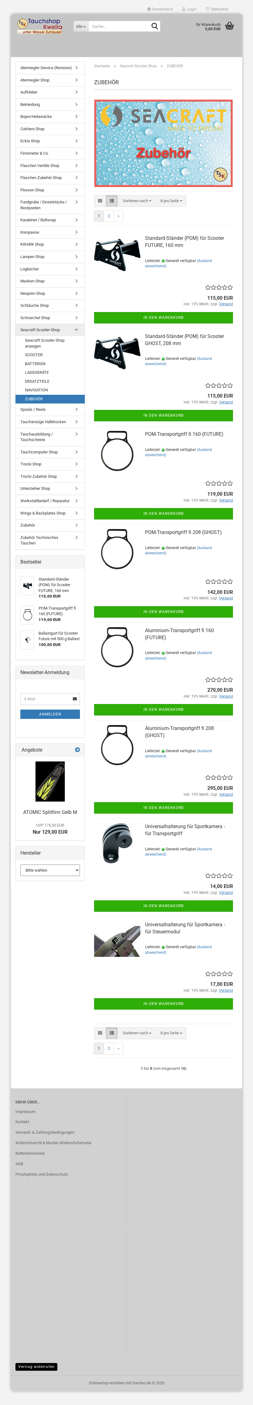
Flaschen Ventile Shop (39, 165)
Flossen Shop (32, 190)
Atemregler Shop (34, 80)
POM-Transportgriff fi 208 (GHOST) (183, 532)
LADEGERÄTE (37, 372)
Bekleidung (30, 104)
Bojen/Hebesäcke (36, 116)
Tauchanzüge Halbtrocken (43, 421)
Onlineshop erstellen (107, 1383)
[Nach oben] (236, 1395)
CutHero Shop (32, 129)
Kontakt (22, 1121)
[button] (160, 9)
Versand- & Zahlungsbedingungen (44, 1132)
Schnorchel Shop (35, 317)
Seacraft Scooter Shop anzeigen (44, 343)
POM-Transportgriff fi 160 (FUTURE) (184, 434)
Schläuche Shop (34, 305)
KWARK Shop (32, 244)
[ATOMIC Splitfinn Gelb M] (50, 781)
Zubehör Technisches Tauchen (39, 540)
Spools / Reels (33, 409)
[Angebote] (77, 750)
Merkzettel (218, 9)
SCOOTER (34, 354)
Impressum (25, 1111)
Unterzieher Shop (35, 488)
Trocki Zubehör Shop (38, 476)
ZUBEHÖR (34, 399)
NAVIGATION (36, 390)
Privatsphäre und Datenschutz (41, 1174)
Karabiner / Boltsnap (38, 220)
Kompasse (29, 232)
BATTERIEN (35, 363)
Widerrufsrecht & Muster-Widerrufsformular (53, 1142)
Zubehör (27, 525)
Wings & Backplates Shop (42, 513)
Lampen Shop (32, 256)
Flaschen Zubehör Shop (41, 177)
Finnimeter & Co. (34, 153)
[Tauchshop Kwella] (39, 26)
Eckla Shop (30, 141)
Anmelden (50, 714)
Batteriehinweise (30, 1153)
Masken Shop (32, 281)
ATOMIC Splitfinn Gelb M (50, 812)
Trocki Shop (30, 464)
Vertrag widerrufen (36, 1367)
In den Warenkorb (163, 317)
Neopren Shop (32, 293)
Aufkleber (28, 92)
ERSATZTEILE (37, 381)
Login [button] (191, 9)
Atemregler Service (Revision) (46, 67)
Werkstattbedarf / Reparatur (44, 500)
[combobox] (137, 201)
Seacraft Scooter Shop (40, 329)
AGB (19, 1163)
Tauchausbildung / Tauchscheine (36, 437)
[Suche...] (154, 26)
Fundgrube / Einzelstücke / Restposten (43, 205)
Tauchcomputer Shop (39, 452)
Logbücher (29, 269)
